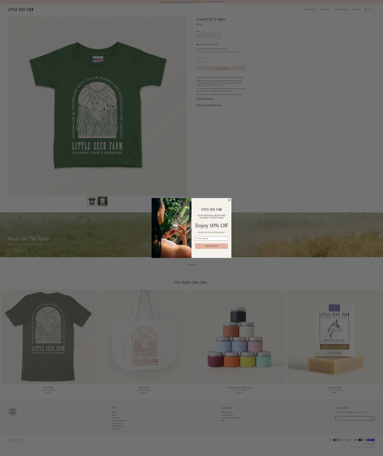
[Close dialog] (229, 200)
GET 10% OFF (211, 246)
